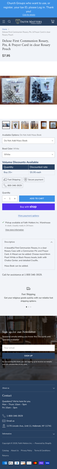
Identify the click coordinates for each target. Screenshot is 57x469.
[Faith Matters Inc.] (28, 21)
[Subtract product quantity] (4, 199)
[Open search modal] (9, 21)
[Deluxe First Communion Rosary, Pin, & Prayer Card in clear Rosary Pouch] (28, 90)
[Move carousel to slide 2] (28, 306)
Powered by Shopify (43, 443)
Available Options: (22, 135)
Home (4, 29)
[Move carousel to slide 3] (30, 306)
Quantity (6, 192)
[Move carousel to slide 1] (26, 306)
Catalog (5, 450)
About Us (15, 450)
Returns (5, 455)
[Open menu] (4, 21)
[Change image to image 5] (44, 125)
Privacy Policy (26, 450)
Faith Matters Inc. (25, 443)
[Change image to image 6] (53, 125)
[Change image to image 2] (15, 125)
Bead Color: (10, 148)
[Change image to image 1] (6, 125)
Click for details (29, 14)
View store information (14, 230)
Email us (10, 420)
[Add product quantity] (14, 199)
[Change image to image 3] (25, 125)
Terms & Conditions (42, 450)
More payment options (28, 215)
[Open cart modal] (52, 21)
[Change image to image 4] (34, 125)
